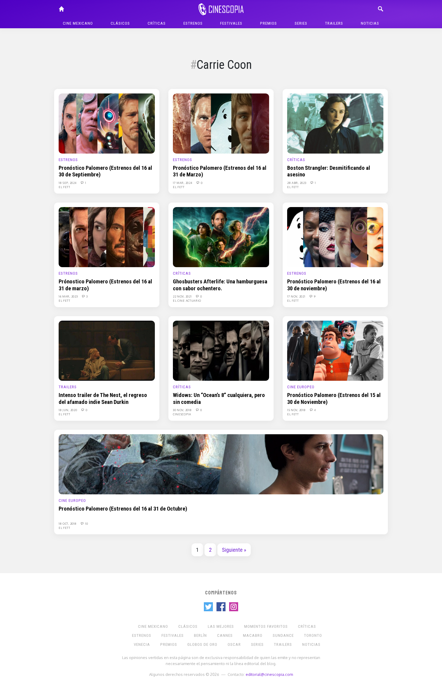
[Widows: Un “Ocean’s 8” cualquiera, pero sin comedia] (221, 350)
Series (301, 23)
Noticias (370, 23)
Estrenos (193, 23)
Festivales (231, 23)
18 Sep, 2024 (68, 183)
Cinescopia (182, 414)
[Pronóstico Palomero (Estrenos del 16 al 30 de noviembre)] (335, 237)
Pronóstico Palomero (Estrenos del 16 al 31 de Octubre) (123, 508)
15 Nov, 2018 (296, 410)
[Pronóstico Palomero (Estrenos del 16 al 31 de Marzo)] (221, 123)
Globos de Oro (202, 644)
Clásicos (120, 23)
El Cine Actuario (187, 300)
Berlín (200, 635)
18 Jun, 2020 (68, 410)
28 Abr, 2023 (297, 183)
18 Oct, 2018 (68, 523)
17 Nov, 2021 (296, 296)
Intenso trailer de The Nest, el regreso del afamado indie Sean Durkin (103, 398)
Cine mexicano (78, 23)
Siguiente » (234, 550)
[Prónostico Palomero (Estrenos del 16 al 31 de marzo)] (107, 237)
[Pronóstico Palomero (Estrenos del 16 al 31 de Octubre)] (221, 464)
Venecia (142, 644)
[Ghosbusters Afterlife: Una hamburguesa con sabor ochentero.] (221, 237)
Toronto (313, 635)
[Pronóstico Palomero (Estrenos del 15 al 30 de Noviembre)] (335, 350)
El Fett (64, 187)
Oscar (234, 644)
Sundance (283, 635)
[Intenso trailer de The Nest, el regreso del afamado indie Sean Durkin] (107, 350)
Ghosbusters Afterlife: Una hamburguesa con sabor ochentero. (220, 285)
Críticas (157, 23)
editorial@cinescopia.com (269, 674)
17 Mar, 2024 (183, 183)
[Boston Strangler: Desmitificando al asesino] (335, 123)
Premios (268, 23)
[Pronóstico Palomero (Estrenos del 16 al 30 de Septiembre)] (107, 123)
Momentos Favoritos (266, 626)
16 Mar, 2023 (68, 296)
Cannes (225, 635)
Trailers (334, 23)
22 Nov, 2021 (182, 296)
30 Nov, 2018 (182, 410)
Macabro (252, 635)
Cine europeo (301, 387)
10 (86, 523)
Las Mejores (221, 626)
